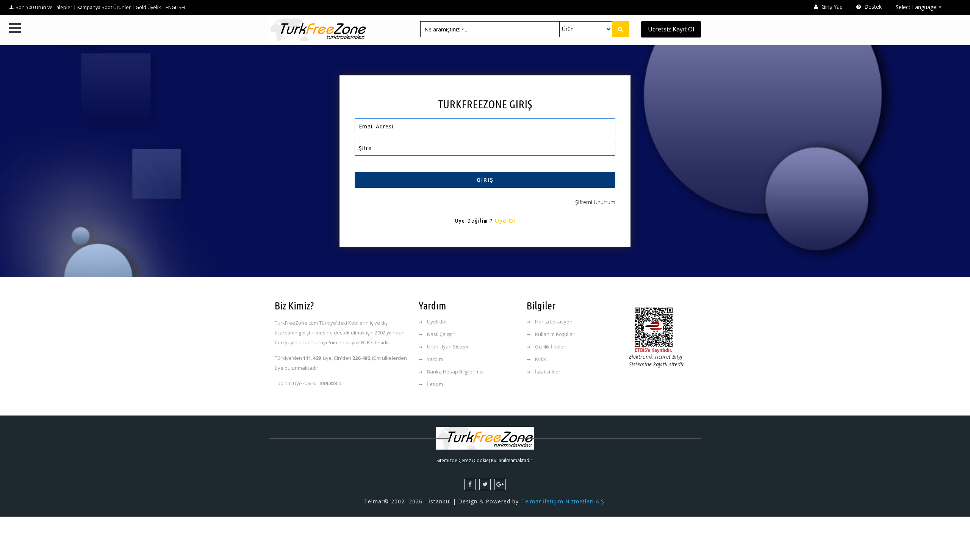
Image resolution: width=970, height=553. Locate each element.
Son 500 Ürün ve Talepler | (46, 7)
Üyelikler (437, 321)
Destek (872, 6)
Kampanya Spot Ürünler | (106, 7)
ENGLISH (175, 7)
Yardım (435, 359)
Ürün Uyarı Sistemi (448, 346)
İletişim (435, 384)
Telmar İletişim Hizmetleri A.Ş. (563, 501)
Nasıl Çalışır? (441, 334)
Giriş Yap (831, 6)
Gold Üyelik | (150, 7)
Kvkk (540, 359)
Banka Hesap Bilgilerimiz (455, 371)
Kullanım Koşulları (555, 334)
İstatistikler (547, 371)
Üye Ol (505, 220)
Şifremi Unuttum (595, 202)
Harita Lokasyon (554, 321)
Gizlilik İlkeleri (550, 346)
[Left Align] (620, 29)
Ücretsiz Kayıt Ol (671, 29)
